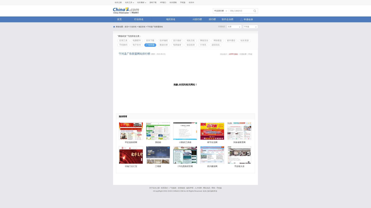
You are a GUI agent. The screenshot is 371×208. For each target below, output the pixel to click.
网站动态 (206, 188)
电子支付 (137, 45)
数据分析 (164, 45)
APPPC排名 (233, 54)
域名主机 (191, 40)
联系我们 (164, 188)
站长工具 (128, 2)
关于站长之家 (154, 188)
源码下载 (153, 2)
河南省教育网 (239, 142)
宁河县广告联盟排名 (155, 27)
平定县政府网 (131, 142)
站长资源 (245, 40)
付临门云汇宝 (131, 166)
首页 (119, 19)
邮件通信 (231, 40)
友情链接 (181, 188)
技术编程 (164, 40)
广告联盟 (150, 45)
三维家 (158, 166)
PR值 (250, 54)
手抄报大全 (239, 166)
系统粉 (158, 142)
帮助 (213, 188)
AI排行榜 (197, 19)
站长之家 (118, 2)
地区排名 (170, 19)
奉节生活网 (212, 142)
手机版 (219, 188)
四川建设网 (212, 166)
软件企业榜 (227, 19)
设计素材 (177, 40)
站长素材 (140, 2)
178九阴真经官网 (185, 166)
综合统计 (223, 54)
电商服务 (177, 45)
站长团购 (173, 2)
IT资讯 (203, 45)
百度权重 (243, 54)
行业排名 (138, 19)
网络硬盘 (218, 40)
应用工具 (123, 40)
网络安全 (204, 40)
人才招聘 (198, 188)
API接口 (163, 2)
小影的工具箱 (185, 142)
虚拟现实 (216, 45)
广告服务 (173, 188)
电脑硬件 (137, 40)
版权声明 (189, 188)
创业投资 (191, 45)
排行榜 (212, 19)
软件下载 (150, 40)
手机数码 (123, 45)
